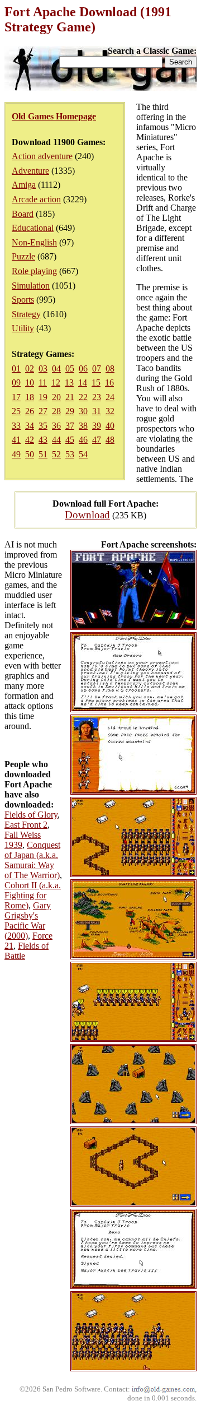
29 (69, 411)
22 (83, 397)
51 (43, 454)
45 (69, 439)
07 (96, 368)
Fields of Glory (31, 814)
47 (96, 439)
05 (69, 368)
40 (110, 425)
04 (56, 368)
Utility (23, 328)
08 (110, 368)
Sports (23, 299)
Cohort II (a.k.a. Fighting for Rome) (32, 895)
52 (56, 454)
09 (16, 382)
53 (69, 454)
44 (56, 439)
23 (96, 397)
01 (16, 368)
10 (29, 382)
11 (43, 382)
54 (83, 454)
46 (83, 439)
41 (16, 439)
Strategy (26, 314)
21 (69, 397)
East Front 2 (25, 824)
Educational (33, 228)
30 (83, 411)
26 (29, 411)
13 (69, 382)
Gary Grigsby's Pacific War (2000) (27, 920)
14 (82, 382)
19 (43, 397)
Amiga (24, 184)
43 (43, 439)
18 (29, 397)
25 (16, 411)
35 (43, 425)
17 (16, 397)
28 (56, 411)
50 (29, 454)
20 (56, 397)
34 (29, 425)
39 (96, 425)
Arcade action (36, 199)
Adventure (30, 170)
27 (43, 411)
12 (55, 382)
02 (29, 368)
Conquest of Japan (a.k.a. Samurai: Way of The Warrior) (32, 860)
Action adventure (42, 156)
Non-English (34, 242)
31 (96, 411)
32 (110, 411)
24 (110, 397)
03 (43, 368)
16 (109, 382)
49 (16, 454)
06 (83, 368)
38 (83, 425)
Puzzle (23, 256)
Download (87, 515)
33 (16, 425)
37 (69, 425)
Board (23, 214)
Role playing (34, 271)
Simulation (31, 285)
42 (29, 439)
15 (96, 382)
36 (56, 425)
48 (110, 439)
